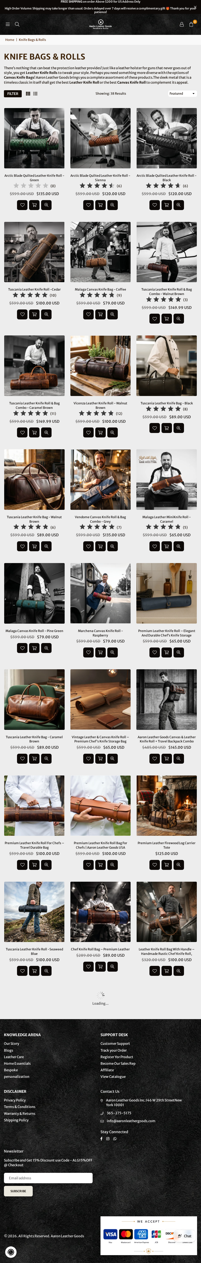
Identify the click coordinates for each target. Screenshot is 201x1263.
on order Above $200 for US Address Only (100, 7)
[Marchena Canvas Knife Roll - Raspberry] (100, 593)
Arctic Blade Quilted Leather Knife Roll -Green (34, 178)
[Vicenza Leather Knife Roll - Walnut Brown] (100, 365)
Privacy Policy (15, 1100)
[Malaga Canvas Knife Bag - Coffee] (100, 252)
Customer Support (115, 1043)
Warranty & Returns (19, 1113)
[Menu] (7, 24)
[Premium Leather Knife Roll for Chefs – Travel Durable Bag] (34, 805)
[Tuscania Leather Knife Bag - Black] (166, 365)
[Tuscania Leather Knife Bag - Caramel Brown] (34, 699)
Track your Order (113, 1050)
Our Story (11, 1043)
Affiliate (107, 1070)
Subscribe (18, 1191)
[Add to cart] (34, 205)
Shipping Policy (16, 1120)
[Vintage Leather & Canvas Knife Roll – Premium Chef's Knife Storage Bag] (100, 699)
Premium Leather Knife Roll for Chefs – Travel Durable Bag (34, 845)
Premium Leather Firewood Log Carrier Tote (167, 845)
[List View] (35, 93)
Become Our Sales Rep (118, 1063)
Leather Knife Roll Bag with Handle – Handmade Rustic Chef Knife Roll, (166, 951)
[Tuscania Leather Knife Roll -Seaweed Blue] (34, 912)
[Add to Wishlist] (22, 205)
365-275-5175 (119, 1113)
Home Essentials (17, 1063)
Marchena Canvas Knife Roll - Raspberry (100, 633)
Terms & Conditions (19, 1107)
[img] (31, 186)
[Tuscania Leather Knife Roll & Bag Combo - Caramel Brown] (34, 365)
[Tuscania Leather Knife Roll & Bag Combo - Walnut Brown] (166, 252)
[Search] (17, 24)
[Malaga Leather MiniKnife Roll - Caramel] (166, 479)
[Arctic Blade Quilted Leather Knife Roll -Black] (166, 138)
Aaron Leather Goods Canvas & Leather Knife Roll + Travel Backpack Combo (167, 739)
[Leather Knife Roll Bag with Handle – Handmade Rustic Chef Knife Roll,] (166, 912)
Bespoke (11, 1070)
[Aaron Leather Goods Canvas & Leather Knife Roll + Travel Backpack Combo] (166, 699)
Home (9, 40)
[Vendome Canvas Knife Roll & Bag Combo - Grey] (100, 479)
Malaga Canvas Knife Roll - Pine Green (34, 631)
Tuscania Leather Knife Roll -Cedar (34, 289)
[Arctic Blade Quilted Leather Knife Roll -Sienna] (100, 138)
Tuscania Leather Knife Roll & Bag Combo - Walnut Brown (166, 291)
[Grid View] (28, 93)
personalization (16, 1076)
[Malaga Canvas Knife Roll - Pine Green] (34, 593)
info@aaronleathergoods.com (131, 1121)
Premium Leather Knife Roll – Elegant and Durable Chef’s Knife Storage (166, 633)
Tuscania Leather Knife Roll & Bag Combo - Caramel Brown (34, 405)
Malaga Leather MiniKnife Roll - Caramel (166, 519)
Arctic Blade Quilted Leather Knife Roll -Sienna (100, 178)
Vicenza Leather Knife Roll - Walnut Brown (100, 405)
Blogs (8, 1050)
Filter (12, 94)
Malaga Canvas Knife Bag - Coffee (100, 289)
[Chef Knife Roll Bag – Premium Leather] (100, 912)
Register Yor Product (116, 1057)
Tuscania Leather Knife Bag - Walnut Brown (34, 519)
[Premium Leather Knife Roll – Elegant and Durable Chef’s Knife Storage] (166, 593)
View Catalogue (113, 1076)
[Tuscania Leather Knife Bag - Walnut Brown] (34, 479)
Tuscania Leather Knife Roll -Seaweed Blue (34, 951)
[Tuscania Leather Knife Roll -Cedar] (34, 252)
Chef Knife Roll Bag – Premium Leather (100, 949)
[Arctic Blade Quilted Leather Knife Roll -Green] (34, 138)
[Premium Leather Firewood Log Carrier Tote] (166, 805)
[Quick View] (46, 205)
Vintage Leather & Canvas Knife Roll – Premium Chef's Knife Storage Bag (100, 739)
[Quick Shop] (166, 652)
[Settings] (181, 24)
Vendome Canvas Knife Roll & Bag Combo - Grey (100, 519)
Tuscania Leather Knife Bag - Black (167, 403)
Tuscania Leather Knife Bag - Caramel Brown (34, 739)
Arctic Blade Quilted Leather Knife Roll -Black (167, 178)
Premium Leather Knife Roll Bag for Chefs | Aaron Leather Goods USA (100, 845)
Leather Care (14, 1057)
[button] (191, 24)
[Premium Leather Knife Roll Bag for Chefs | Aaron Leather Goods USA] (100, 805)
